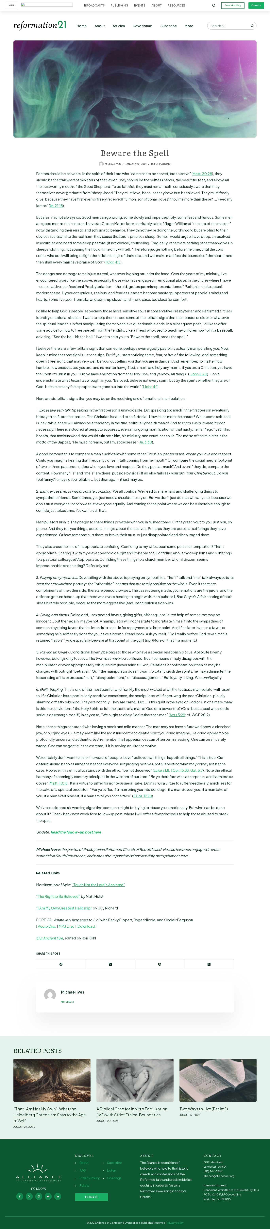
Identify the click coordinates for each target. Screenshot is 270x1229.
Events (139, 5)
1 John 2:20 (198, 374)
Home (82, 25)
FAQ (82, 1170)
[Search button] (253, 26)
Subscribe (168, 25)
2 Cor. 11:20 (142, 796)
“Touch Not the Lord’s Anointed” (98, 884)
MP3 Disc (66, 926)
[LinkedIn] (209, 964)
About (157, 5)
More (189, 25)
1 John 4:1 (150, 386)
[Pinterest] (160, 964)
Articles (119, 25)
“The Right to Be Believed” (58, 896)
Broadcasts (94, 5)
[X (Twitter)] (110, 964)
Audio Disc (47, 926)
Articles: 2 (67, 1001)
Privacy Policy (89, 1178)
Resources (177, 5)
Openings (114, 1178)
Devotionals (143, 25)
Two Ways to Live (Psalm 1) (203, 1108)
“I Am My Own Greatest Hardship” (64, 908)
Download (86, 926)
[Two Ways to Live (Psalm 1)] (218, 1080)
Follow (84, 1185)
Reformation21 (161, 163)
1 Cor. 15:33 (180, 770)
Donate (256, 5)
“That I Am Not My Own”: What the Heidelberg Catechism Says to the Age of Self (49, 1114)
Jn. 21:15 (56, 205)
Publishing (119, 5)
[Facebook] (61, 964)
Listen (111, 1170)
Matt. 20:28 (202, 173)
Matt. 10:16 (58, 783)
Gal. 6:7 (196, 770)
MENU (12, 5)
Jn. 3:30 (146, 442)
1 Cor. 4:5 (112, 262)
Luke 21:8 (161, 770)
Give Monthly (233, 5)
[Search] (213, 5)
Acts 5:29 (177, 714)
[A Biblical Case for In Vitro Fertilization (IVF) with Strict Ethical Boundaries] (135, 1080)
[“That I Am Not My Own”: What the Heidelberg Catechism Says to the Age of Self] (52, 1080)
